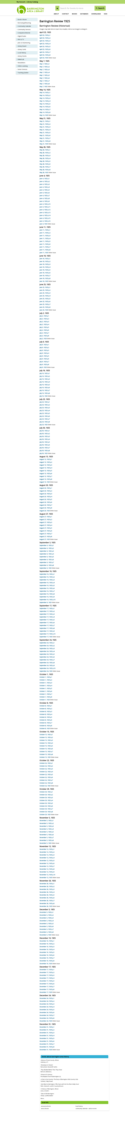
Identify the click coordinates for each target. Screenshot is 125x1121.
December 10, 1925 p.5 (47, 952)
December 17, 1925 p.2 (47, 972)
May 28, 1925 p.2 (45, 153)
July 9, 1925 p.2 (44, 347)
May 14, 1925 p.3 (45, 98)
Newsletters (21, 63)
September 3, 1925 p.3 (47, 551)
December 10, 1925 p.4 (47, 949)
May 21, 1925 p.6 (45, 135)
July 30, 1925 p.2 (45, 433)
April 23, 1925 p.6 (45, 49)
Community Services (24, 29)
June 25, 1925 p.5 (45, 299)
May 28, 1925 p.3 (45, 155)
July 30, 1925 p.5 (45, 442)
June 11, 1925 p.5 (45, 241)
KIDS (105, 14)
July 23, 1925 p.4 (45, 410)
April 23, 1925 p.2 (45, 38)
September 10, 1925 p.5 (47, 585)
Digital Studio (22, 36)
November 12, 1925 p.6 (47, 863)
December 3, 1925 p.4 (47, 921)
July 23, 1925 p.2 (45, 405)
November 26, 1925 (46, 906)
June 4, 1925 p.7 (45, 195)
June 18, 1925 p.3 (45, 264)
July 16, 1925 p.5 (45, 385)
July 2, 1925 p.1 (44, 316)
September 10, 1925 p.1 (47, 574)
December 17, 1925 (46, 992)
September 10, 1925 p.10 (47, 600)
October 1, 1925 (45, 700)
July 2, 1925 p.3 (44, 321)
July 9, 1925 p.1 (44, 345)
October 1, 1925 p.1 (46, 677)
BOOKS (74, 14)
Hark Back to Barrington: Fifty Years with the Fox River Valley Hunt (60, 1084)
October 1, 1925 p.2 (46, 680)
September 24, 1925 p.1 (47, 643)
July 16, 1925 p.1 (45, 373)
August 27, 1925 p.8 (46, 536)
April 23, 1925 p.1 (45, 35)
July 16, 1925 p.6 (45, 387)
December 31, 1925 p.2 (47, 1030)
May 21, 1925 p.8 (45, 141)
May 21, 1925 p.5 (45, 132)
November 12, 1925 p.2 (47, 852)
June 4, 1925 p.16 (45, 221)
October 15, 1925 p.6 (46, 749)
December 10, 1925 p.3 (47, 947)
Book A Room (22, 19)
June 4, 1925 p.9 (45, 201)
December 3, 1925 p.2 (47, 915)
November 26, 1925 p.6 (47, 898)
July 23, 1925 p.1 (45, 402)
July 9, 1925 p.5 (44, 356)
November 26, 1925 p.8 (47, 903)
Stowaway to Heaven (47, 1065)
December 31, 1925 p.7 (47, 1044)
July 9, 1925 (43, 367)
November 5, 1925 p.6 (47, 835)
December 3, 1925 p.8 (47, 932)
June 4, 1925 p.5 (45, 190)
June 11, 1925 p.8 (45, 250)
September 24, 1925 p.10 (47, 668)
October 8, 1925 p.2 (46, 709)
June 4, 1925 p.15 (45, 218)
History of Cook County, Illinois (50, 1060)
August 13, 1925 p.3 (46, 465)
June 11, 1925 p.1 (45, 230)
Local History (22, 53)
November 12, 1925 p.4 (47, 858)
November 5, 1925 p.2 (47, 823)
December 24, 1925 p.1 (47, 998)
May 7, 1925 (43, 86)
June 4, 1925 (43, 224)
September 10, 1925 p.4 (47, 583)
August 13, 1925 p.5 (46, 471)
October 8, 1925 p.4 (46, 714)
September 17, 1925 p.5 (47, 620)
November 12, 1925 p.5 (47, 860)
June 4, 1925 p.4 (45, 187)
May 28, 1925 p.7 (45, 167)
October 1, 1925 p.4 (46, 685)
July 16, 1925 (44, 396)
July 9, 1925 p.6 (44, 359)
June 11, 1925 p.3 (45, 236)
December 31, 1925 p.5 (47, 1038)
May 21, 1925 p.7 (45, 138)
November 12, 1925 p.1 (47, 849)
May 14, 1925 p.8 (45, 112)
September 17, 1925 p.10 (47, 634)
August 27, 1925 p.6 (46, 531)
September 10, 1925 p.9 (47, 597)
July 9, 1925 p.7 (44, 362)
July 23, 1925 (44, 425)
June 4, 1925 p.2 (45, 181)
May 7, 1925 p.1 (45, 64)
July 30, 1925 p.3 (45, 436)
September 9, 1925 (46, 602)
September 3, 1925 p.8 (47, 565)
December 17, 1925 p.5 (47, 981)
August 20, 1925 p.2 (46, 491)
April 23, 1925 (44, 58)
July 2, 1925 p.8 (44, 336)
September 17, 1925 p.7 (47, 625)
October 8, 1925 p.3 (46, 711)
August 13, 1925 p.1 (46, 459)
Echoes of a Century (46, 1074)
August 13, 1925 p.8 (46, 479)
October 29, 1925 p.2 (46, 795)
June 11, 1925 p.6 (45, 244)
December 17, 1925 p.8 (47, 989)
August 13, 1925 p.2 (46, 462)
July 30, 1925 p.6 (45, 445)
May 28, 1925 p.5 (45, 161)
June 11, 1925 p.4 (45, 238)
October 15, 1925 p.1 (46, 734)
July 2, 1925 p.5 (44, 327)
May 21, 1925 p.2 (45, 124)
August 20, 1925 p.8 (46, 508)
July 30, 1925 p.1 (45, 431)
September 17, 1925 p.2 (47, 611)
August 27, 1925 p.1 (46, 517)
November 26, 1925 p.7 (47, 900)
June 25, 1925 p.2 (45, 290)
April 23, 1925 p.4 (45, 44)
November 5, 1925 (45, 843)
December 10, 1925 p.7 (47, 958)
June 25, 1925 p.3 (45, 293)
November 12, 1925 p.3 (47, 855)
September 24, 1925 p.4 (47, 651)
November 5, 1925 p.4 (47, 829)
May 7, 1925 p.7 (45, 81)
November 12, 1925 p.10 (47, 875)
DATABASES (84, 14)
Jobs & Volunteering (24, 43)
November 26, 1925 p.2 (47, 886)
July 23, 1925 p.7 (45, 419)
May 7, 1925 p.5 (45, 75)
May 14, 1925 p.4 (45, 101)
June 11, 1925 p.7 (45, 247)
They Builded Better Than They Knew (51, 1070)
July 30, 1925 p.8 (45, 450)
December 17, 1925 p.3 (47, 975)
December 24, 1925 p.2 (47, 1001)
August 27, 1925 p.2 (46, 519)
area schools (45, 1108)
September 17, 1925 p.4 (47, 617)
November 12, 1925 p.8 (47, 869)
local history (79, 1106)
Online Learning (23, 66)
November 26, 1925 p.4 (47, 892)
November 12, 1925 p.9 (47, 872)
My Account (21, 2)
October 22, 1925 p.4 (46, 772)
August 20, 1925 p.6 (46, 502)
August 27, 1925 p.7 (46, 534)
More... (43, 1098)
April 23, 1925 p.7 (45, 52)
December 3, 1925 (45, 935)
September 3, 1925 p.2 (47, 548)
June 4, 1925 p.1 (45, 178)
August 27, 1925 (45, 539)
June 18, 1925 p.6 (45, 273)
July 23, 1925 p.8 (45, 422)
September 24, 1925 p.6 (47, 657)
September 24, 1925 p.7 (47, 660)
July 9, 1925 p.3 (44, 350)
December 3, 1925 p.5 (47, 923)
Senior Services (22, 69)
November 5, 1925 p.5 (47, 832)
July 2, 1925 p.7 (44, 333)
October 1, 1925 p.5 (46, 688)
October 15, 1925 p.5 (46, 746)
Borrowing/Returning (24, 23)
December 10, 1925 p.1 (47, 941)
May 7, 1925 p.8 (45, 84)
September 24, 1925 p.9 (47, 665)
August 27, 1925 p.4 (46, 525)
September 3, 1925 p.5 (47, 557)
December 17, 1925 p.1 (47, 969)
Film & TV (21, 39)
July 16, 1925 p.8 (45, 393)
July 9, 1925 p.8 (44, 364)
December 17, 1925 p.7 (47, 986)
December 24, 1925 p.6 (47, 1012)
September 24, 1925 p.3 (47, 648)
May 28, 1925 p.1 (45, 150)
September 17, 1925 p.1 (47, 608)
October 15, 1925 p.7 (46, 751)
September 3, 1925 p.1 (47, 545)
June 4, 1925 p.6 (45, 193)
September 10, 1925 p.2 (47, 577)
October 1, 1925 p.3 (46, 683)
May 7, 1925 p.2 (45, 67)
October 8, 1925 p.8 (46, 726)
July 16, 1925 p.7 (45, 390)
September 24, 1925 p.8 (47, 663)
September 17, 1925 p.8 (47, 628)
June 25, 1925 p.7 (45, 304)
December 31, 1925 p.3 (47, 1033)
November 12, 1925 (46, 877)
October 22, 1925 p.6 (46, 777)
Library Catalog (32, 2)
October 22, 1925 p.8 (46, 783)
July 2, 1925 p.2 (44, 319)
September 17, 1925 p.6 (47, 622)
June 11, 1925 (44, 253)
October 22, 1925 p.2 (46, 766)
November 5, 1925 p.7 (47, 837)
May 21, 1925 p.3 (45, 127)
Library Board (22, 46)
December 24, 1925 (46, 1021)
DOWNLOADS (96, 14)
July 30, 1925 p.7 (45, 448)
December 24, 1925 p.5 (47, 1010)
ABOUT (56, 14)
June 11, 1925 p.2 (45, 233)
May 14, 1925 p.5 (45, 104)
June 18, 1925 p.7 (45, 275)
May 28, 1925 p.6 (45, 164)
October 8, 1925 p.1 (46, 706)
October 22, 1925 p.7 (46, 780)
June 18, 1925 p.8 (45, 278)
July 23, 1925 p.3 (45, 408)
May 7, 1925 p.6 (45, 78)
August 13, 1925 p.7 (46, 476)
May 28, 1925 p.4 (45, 158)
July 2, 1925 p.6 (44, 330)
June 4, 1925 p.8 (45, 198)
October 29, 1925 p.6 (46, 806)
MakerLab (21, 59)
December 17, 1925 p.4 (47, 978)
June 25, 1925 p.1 (45, 287)
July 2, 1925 (43, 338)
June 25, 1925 (44, 310)
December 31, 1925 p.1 (47, 1027)
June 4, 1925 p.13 (45, 212)
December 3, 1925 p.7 (47, 929)
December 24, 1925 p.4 (47, 1007)
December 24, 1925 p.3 (47, 1004)
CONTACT (65, 14)
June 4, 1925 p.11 (45, 207)
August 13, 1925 (45, 482)
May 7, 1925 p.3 (45, 69)
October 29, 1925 (45, 814)
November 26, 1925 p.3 (47, 889)
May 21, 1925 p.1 (45, 121)
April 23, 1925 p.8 (45, 55)
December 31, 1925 (46, 1050)
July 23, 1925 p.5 (45, 413)
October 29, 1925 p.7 (46, 809)
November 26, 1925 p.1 (47, 883)
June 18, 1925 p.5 (45, 270)
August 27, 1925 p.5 (46, 528)
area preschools (46, 1106)
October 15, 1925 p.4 (46, 743)
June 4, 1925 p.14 (45, 215)
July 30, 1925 (44, 453)
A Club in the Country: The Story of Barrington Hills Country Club (59, 1079)
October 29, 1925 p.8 (46, 812)
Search (101, 8)
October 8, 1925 (45, 728)
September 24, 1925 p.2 (47, 646)
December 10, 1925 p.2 (47, 944)
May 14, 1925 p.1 (45, 92)
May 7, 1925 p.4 (45, 72)
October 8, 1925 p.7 (46, 723)
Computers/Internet (24, 33)
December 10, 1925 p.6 (47, 955)
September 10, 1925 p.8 (47, 594)
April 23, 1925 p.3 (45, 41)
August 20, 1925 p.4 (46, 496)
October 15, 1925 (45, 757)
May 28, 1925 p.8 (45, 170)
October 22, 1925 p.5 (46, 774)
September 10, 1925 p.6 (47, 588)
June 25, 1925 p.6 (45, 301)
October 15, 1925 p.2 (46, 737)
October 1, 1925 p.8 (46, 697)
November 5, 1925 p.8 (47, 840)
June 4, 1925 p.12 (45, 210)
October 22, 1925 (45, 786)
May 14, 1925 (44, 115)
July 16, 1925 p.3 (45, 379)
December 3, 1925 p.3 (47, 918)
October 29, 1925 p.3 (46, 797)
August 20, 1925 (45, 511)
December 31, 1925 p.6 (47, 1041)
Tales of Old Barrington (47, 1094)
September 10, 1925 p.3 (47, 580)
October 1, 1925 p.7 (46, 694)
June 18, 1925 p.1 (45, 258)
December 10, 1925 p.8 (47, 961)
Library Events (22, 56)
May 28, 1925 (44, 172)
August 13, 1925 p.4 (46, 468)
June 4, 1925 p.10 (45, 204)
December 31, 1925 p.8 (47, 1047)
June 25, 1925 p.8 (45, 307)
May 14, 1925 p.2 (45, 95)
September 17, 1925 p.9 (47, 631)
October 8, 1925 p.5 (46, 717)
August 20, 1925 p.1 (46, 488)
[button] (57, 8)
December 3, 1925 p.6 (47, 926)
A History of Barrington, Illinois (49, 1089)
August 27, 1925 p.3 (46, 522)
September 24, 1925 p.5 (47, 654)
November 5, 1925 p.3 (47, 826)
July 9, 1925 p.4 (44, 353)
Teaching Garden (23, 73)
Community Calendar (24, 26)
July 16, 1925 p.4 (45, 382)
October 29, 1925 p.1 (46, 792)
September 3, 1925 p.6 (47, 559)
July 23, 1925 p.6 (45, 416)
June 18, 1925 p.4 (45, 267)
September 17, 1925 (46, 637)
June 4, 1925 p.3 (45, 184)
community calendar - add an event (86, 1108)
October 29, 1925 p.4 (46, 800)
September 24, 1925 (46, 671)
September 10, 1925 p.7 (47, 591)
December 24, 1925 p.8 (47, 1018)
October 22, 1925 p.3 (46, 769)
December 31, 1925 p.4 (47, 1035)
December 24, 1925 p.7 (47, 1015)
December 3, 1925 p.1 (47, 912)
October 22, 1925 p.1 (46, 763)
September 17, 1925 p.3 (47, 614)
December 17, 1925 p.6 (47, 984)
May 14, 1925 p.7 (45, 109)
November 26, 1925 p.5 (47, 895)
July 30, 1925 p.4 (45, 439)
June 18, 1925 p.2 (45, 261)
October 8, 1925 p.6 (46, 720)
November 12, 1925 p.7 (47, 866)
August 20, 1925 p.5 (46, 499)
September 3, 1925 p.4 (47, 554)
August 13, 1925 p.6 (46, 473)
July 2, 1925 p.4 (44, 324)
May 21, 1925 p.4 (45, 130)
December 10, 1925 (46, 963)
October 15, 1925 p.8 (46, 754)
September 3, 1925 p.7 (47, 562)
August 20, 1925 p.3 (46, 494)
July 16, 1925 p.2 (45, 376)
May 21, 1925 (44, 144)
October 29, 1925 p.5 (46, 803)
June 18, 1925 (44, 281)
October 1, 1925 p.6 (46, 691)
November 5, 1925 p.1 (47, 820)
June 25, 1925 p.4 (45, 296)
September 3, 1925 (46, 568)
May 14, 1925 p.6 (45, 107)
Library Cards (22, 49)
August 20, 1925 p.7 (46, 505)
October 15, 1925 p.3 (46, 740)
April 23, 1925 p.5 (45, 46)
